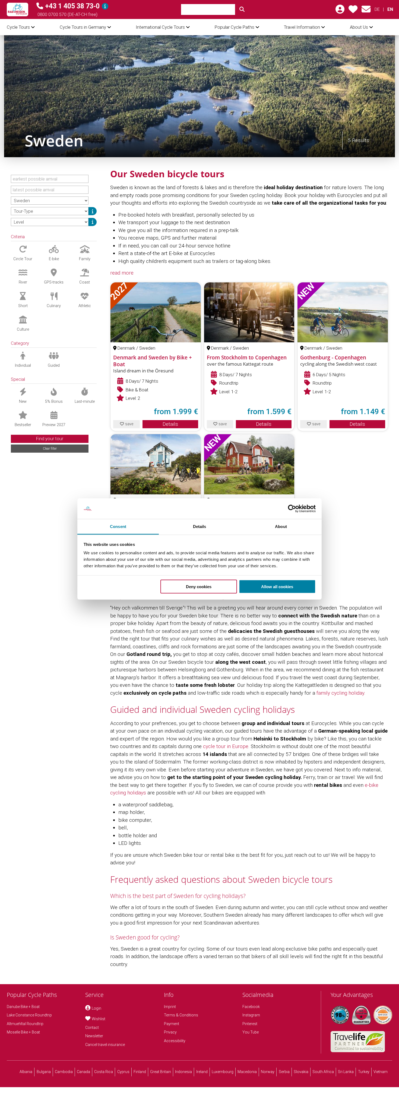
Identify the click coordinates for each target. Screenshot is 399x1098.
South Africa (323, 1072)
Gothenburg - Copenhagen (333, 357)
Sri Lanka (346, 1072)
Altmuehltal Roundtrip (25, 1024)
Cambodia (64, 1072)
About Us (359, 27)
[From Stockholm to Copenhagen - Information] (249, 312)
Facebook (251, 1006)
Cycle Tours (18, 27)
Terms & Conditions (181, 1015)
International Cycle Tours (160, 27)
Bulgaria (44, 1072)
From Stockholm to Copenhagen (247, 357)
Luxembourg (222, 1072)
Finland (140, 1072)
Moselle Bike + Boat (23, 1032)
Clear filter (50, 448)
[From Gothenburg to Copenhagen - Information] (342, 312)
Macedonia (247, 1072)
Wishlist (98, 1019)
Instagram (251, 1015)
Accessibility (174, 1041)
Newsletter (94, 1036)
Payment (171, 1024)
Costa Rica (103, 1072)
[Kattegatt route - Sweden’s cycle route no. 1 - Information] (155, 464)
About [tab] (281, 526)
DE (377, 9)
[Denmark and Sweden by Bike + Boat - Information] (155, 312)
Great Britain (160, 1072)
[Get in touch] (366, 11)
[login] (339, 11)
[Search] (242, 9)
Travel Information (302, 27)
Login (96, 1008)
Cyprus (123, 1072)
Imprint (170, 1006)
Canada (83, 1072)
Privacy (170, 1032)
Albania (26, 1072)
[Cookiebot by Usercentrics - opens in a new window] (292, 509)
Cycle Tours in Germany (83, 27)
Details (170, 424)
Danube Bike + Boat (23, 1006)
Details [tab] (199, 526)
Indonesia (183, 1072)
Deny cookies (198, 586)
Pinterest (249, 1024)
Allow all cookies (277, 586)
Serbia (284, 1072)
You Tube (250, 1032)
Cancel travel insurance (105, 1044)
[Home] (17, 9)
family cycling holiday (340, 693)
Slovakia (301, 1072)
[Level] (92, 222)
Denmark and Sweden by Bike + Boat (152, 361)
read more (122, 273)
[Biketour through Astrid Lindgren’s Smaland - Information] (249, 464)
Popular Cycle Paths (234, 27)
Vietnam (380, 1072)
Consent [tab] (118, 526)
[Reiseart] (92, 211)
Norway (267, 1072)
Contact (92, 1027)
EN (390, 9)
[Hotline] (105, 6)
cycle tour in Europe (225, 746)
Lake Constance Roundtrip (29, 1015)
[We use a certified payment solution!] (382, 1015)
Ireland (202, 1072)
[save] (353, 11)
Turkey (363, 1072)
